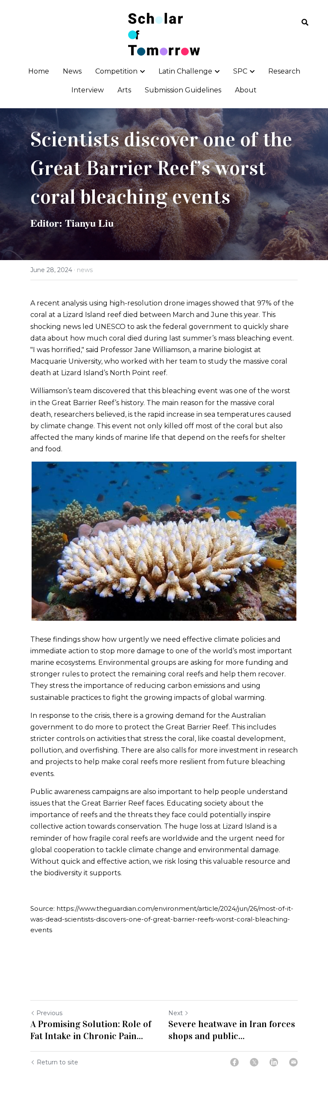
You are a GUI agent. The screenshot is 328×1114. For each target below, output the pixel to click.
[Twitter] (254, 1062)
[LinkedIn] (273, 1062)
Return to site (57, 1062)
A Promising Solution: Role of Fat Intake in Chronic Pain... (90, 1030)
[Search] (305, 22)
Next (175, 1013)
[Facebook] (234, 1062)
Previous (49, 1013)
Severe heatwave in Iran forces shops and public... (231, 1030)
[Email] (293, 1062)
